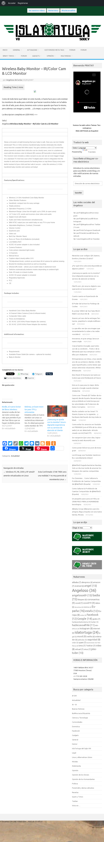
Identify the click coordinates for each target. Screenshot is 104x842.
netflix (91, 636)
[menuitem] (3, 3)
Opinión (50, 56)
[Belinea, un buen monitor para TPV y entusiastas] (36, 419)
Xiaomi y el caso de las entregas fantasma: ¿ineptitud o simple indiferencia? (86, 321)
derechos (79, 607)
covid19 (89, 603)
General (16, 50)
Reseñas (75, 792)
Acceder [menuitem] (12, 3)
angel (90, 585)
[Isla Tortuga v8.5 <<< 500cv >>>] (52, 42)
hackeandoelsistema (81, 622)
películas (82, 640)
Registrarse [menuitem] (23, 3)
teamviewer (92, 642)
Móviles (75, 762)
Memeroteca (53, 10)
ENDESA (87, 607)
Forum (72, 50)
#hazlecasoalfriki (68, 10)
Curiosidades (77, 722)
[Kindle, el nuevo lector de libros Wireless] (13, 417)
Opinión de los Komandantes (83, 779)
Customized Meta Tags (54, 50)
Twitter (90, 645)
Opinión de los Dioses (80, 775)
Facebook (76, 731)
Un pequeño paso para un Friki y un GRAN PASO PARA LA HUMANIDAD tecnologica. (85, 501)
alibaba (76, 582)
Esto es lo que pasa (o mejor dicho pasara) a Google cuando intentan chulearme (85, 388)
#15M (74, 696)
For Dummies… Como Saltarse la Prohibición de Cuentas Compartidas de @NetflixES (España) (86, 481)
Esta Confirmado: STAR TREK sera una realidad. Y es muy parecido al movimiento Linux (52, 476)
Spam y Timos (8, 56)
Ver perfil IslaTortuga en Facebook (86, 230)
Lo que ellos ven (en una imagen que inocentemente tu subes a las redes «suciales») (86, 331)
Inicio (5, 50)
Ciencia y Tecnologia (80, 718)
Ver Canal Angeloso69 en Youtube (86, 239)
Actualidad (32, 50)
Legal (74, 753)
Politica (75, 784)
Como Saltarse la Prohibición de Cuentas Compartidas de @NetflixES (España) (86, 491)
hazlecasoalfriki (83, 625)
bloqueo (82, 599)
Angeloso (84, 590)
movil (81, 636)
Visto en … (76, 805)
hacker (94, 622)
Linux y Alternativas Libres (82, 757)
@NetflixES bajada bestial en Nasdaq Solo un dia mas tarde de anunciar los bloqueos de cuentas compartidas (86, 468)
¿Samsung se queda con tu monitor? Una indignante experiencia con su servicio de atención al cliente (56, 424)
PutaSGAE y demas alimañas (83, 788)
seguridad (93, 639)
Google (84, 618)
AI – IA (74, 704)
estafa (91, 610)
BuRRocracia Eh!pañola (81, 713)
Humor (74, 744)
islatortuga (86, 632)
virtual (79, 649)
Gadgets (36, 56)
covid (79, 603)
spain (82, 642)
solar (75, 642)
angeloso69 (82, 595)
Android (79, 586)
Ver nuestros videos (37, 10)
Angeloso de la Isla (14, 80)
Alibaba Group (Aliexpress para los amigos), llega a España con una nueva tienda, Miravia (87, 512)
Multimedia (66, 56)
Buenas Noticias (78, 709)
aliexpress (87, 582)
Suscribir (78, 193)
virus (87, 649)
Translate (92, 152)
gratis (96, 619)
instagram (86, 628)
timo (82, 645)
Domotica (76, 726)
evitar (83, 615)
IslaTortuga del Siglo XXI (81, 748)
